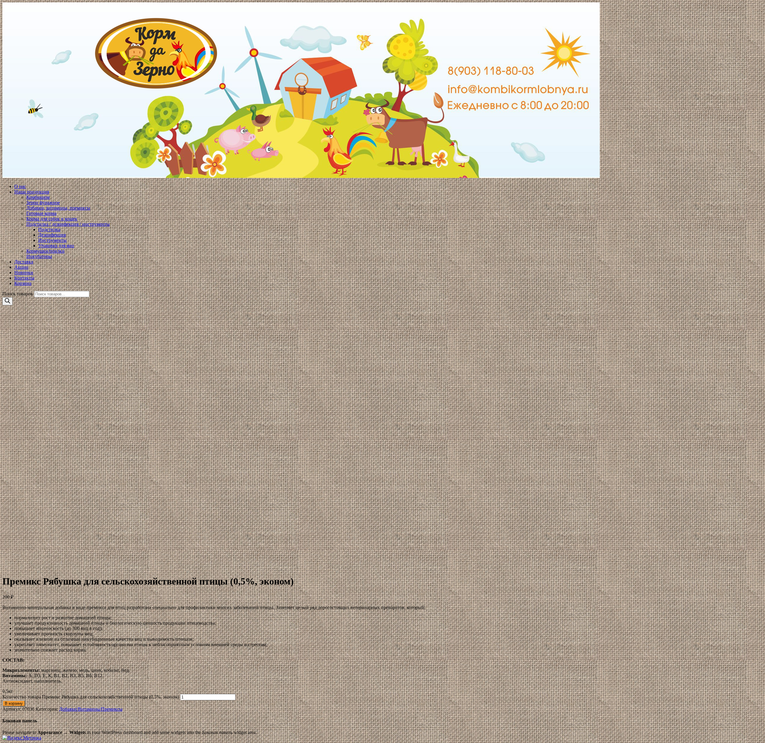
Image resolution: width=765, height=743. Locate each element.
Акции (21, 267)
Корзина (22, 283)
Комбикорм (38, 197)
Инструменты (52, 240)
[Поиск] (7, 301)
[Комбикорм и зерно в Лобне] (382, 90)
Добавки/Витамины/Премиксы (91, 709)
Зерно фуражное (43, 202)
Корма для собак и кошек (51, 218)
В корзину (14, 703)
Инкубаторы (39, 256)
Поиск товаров (17, 293)
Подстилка (49, 229)
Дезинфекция (52, 234)
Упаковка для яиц (56, 245)
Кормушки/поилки (45, 251)
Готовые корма (41, 213)
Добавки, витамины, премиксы (58, 207)
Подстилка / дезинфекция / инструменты (68, 224)
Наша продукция (31, 191)
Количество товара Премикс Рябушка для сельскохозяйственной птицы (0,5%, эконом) (90, 696)
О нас (20, 186)
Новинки (23, 272)
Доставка (23, 261)
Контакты (24, 277)
